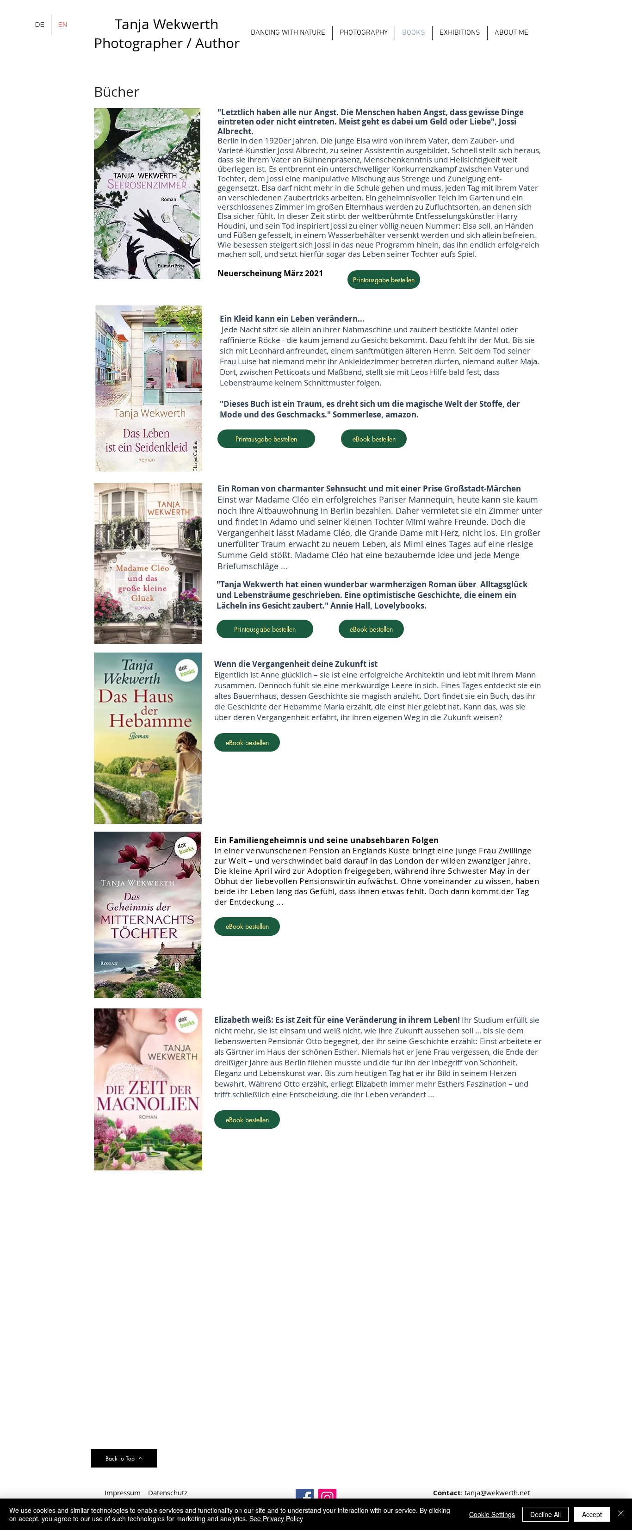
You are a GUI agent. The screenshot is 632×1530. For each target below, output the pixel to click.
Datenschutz (167, 1492)
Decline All (545, 1514)
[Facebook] (305, 1498)
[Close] (620, 1514)
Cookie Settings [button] (492, 1514)
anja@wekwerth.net (498, 1492)
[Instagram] (327, 1498)
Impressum (123, 1492)
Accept (592, 1514)
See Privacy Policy (276, 1518)
